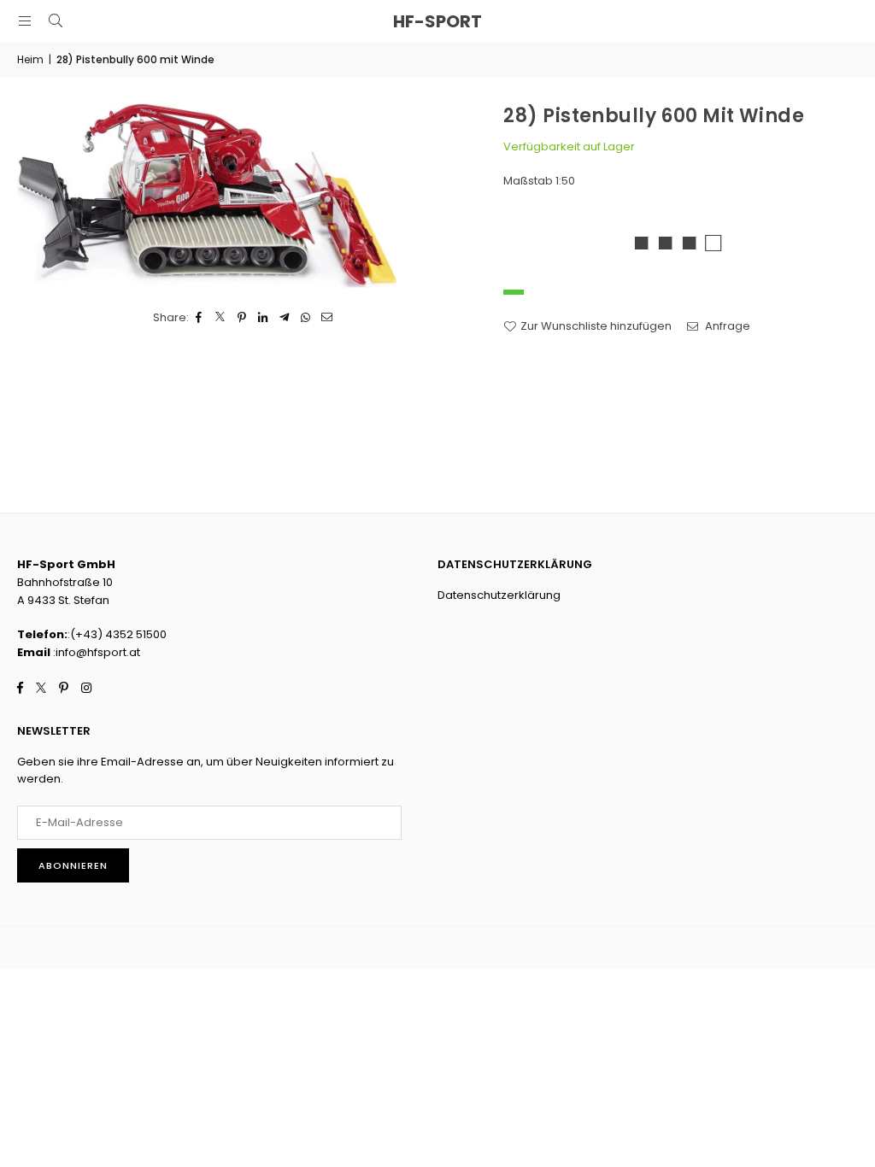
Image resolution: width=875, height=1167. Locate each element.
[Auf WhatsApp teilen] (306, 318)
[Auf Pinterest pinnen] (242, 318)
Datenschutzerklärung (499, 595)
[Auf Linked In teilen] (263, 318)
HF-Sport (437, 21)
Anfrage (726, 326)
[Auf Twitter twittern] (220, 318)
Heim (30, 59)
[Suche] (55, 21)
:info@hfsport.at (95, 652)
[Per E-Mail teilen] (327, 318)
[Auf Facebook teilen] (199, 318)
